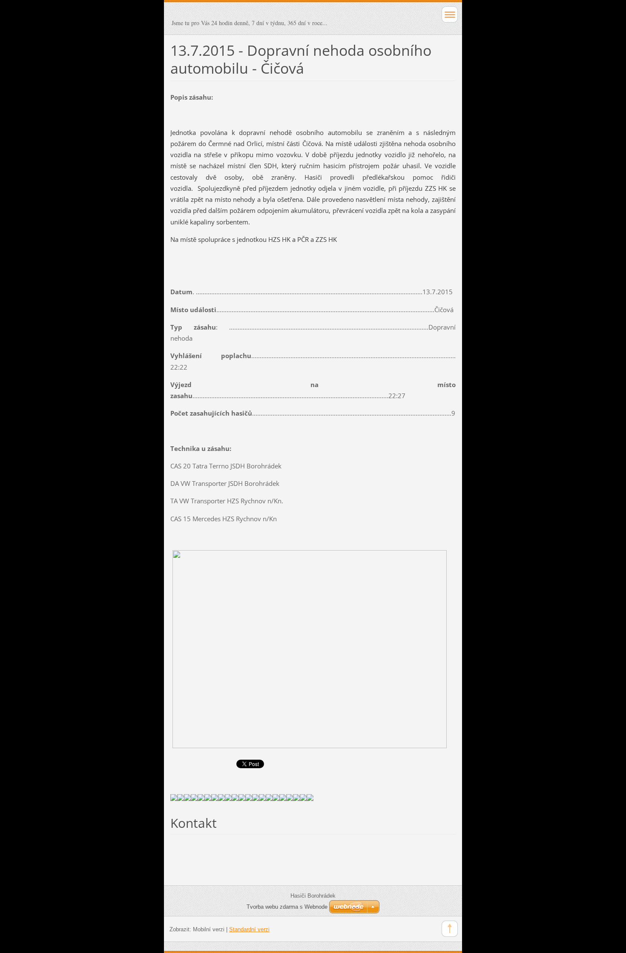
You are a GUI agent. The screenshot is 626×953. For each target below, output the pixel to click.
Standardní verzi (249, 929)
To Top (450, 929)
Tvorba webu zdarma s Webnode (287, 907)
